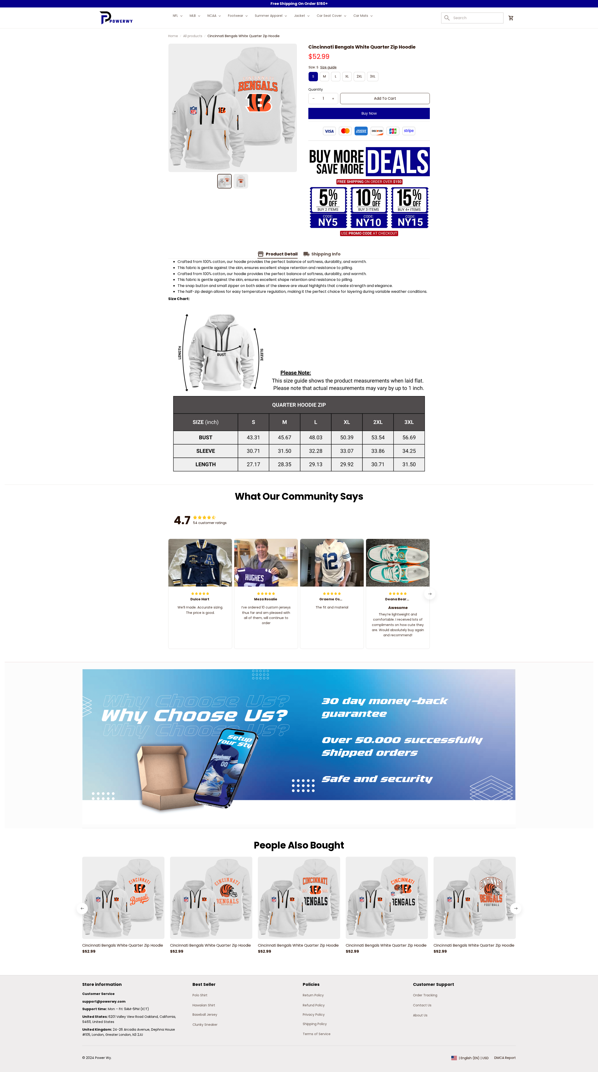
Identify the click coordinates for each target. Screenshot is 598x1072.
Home (173, 36)
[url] (103, 1001)
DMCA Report (505, 1057)
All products (192, 36)
